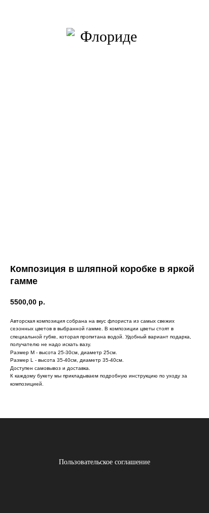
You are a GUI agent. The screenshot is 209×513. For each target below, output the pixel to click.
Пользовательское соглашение (104, 462)
